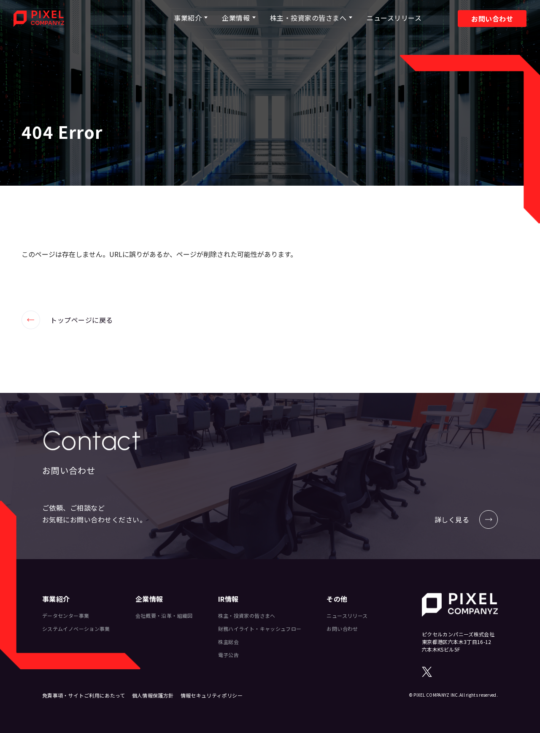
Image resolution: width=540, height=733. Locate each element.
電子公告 (228, 654)
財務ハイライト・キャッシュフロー (260, 628)
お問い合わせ (492, 18)
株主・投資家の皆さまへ (308, 18)
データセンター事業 (65, 615)
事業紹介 (188, 18)
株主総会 (228, 641)
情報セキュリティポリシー (212, 695)
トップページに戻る (67, 320)
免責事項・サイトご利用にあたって (83, 695)
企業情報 (236, 18)
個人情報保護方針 (153, 695)
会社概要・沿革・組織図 (164, 615)
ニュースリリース (394, 18)
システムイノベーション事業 (76, 628)
